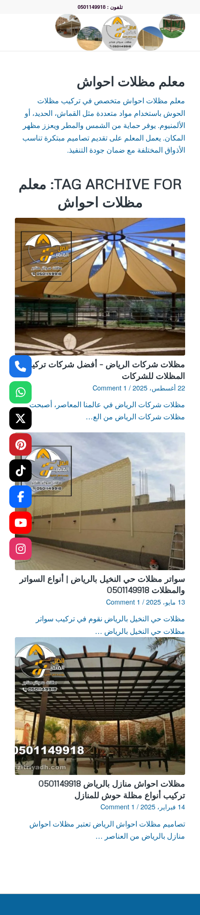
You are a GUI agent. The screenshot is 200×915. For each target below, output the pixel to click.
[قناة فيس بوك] (20, 496)
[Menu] (30, 32)
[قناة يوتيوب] (20, 522)
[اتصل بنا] (20, 366)
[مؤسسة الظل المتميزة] (117, 32)
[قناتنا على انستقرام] (20, 549)
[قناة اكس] (20, 418)
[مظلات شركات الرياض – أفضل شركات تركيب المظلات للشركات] (100, 287)
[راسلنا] (20, 392)
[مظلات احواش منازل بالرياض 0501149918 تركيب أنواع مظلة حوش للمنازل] (100, 706)
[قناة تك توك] (20, 470)
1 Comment (110, 387)
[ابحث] (47, 32)
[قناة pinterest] (20, 444)
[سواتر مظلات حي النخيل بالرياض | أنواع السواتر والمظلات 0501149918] (100, 501)
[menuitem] (47, 32)
